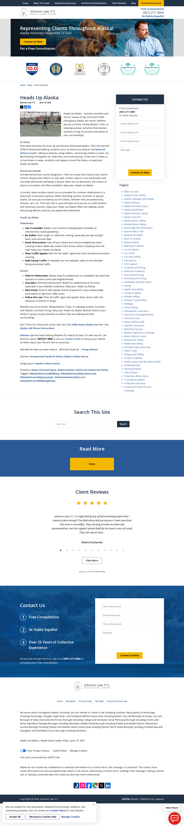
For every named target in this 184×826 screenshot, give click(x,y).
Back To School (132, 238)
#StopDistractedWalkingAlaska (37, 380)
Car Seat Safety (132, 256)
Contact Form (72, 338)
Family (127, 285)
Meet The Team (41, 3)
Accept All (15, 816)
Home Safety (131, 307)
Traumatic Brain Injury (136, 376)
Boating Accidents (134, 245)
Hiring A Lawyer (132, 292)
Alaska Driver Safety (135, 195)
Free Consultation (152, 9)
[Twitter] (101, 785)
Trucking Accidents (134, 379)
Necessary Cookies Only (42, 816)
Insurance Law (132, 318)
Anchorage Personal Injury (138, 227)
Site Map (99, 701)
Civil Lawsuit (131, 263)
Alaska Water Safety (135, 220)
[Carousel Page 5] (86, 550)
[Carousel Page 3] (73, 550)
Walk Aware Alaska (83, 324)
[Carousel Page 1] (61, 550)
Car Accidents (131, 249)
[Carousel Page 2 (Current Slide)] (67, 550)
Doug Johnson (90, 349)
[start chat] (174, 818)
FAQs (92, 464)
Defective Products (134, 271)
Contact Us (140, 99)
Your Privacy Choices (38, 750)
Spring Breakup (132, 368)
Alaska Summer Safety (70, 369)
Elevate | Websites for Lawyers (143, 799)
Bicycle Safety (131, 242)
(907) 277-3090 (153, 12)
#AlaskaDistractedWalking (44, 373)
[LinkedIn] (108, 785)
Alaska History (132, 202)
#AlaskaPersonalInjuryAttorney (78, 373)
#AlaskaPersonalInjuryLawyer (37, 377)
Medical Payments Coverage (139, 332)
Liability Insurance (134, 325)
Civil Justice (130, 260)
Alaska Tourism (132, 216)
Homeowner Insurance (136, 310)
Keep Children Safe (134, 321)
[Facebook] (89, 785)
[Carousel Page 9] (111, 550)
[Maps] (95, 785)
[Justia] (76, 785)
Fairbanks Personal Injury (138, 281)
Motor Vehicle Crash (135, 336)
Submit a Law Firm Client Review (92, 571)
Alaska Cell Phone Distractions (37, 328)
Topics (124, 185)
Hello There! (172, 807)
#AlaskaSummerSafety (67, 377)
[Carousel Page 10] (117, 550)
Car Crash (129, 253)
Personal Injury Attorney (137, 347)
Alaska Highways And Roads (139, 198)
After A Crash (131, 191)
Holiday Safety (132, 296)
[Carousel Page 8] (104, 550)
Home (25, 3)
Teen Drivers (131, 372)
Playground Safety (134, 354)
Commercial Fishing (134, 267)
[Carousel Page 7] (98, 550)
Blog (133, 3)
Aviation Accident (133, 235)
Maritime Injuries (133, 329)
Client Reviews (119, 3)
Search (123, 424)
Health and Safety (133, 289)
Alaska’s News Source (76, 356)
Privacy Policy (85, 701)
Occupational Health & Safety (46, 356)
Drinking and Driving (135, 278)
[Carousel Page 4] (79, 550)
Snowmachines (132, 365)
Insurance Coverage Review (138, 314)
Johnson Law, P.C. (49, 799)
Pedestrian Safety (98, 369)
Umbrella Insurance (134, 383)
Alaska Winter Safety (135, 224)
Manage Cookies (78, 750)
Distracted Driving (134, 274)
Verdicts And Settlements (94, 3)
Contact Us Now (33, 41)
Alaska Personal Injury (65, 3)
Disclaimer (71, 701)
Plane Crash (130, 350)
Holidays (128, 303)
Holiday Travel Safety (135, 300)
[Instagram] (82, 785)
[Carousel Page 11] (123, 550)
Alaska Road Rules (133, 209)
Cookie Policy (60, 750)
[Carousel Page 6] (92, 550)
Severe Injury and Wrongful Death (142, 361)
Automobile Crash (134, 231)
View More (92, 560)
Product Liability (133, 357)
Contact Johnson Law (151, 3)
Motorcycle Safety (134, 339)
